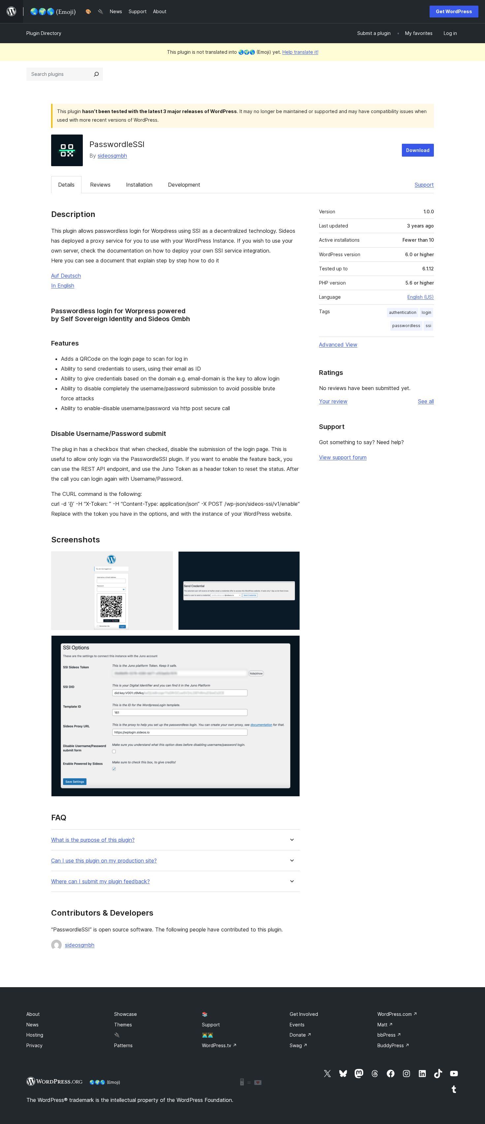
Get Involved (304, 1014)
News (32, 1024)
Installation (139, 184)
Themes (123, 1024)
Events (297, 1024)
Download (418, 150)
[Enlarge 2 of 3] (291, 560)
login (426, 312)
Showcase (125, 1014)
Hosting (34, 1035)
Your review (333, 401)
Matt (385, 1024)
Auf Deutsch (66, 275)
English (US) (420, 297)
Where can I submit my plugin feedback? (100, 881)
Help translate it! (300, 52)
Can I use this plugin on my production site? (104, 861)
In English (62, 285)
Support (424, 184)
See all (426, 401)
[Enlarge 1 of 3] (164, 560)
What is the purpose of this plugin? (93, 840)
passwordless (406, 325)
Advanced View (338, 344)
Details (66, 184)
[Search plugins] (96, 74)
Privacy (34, 1045)
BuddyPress (393, 1045)
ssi (428, 325)
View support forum (343, 457)
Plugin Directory (43, 33)
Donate (300, 1035)
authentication (402, 312)
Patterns (123, 1045)
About (33, 1014)
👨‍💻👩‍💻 (207, 1035)
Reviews (100, 184)
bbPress (389, 1035)
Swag (298, 1045)
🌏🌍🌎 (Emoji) (104, 1082)
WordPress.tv (219, 1045)
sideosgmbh (112, 155)
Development (184, 184)
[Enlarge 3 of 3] (291, 644)
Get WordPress (454, 11)
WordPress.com (397, 1014)
